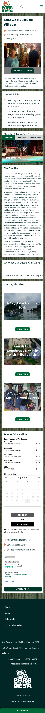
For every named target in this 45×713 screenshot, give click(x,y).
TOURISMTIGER (27, 701)
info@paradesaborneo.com (23, 663)
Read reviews (9, 581)
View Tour (22, 329)
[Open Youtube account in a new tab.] (37, 6)
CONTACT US (22, 589)
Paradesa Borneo (12, 562)
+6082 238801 (14, 659)
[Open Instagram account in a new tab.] (34, 6)
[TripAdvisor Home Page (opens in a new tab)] (10, 556)
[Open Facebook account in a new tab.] (32, 6)
